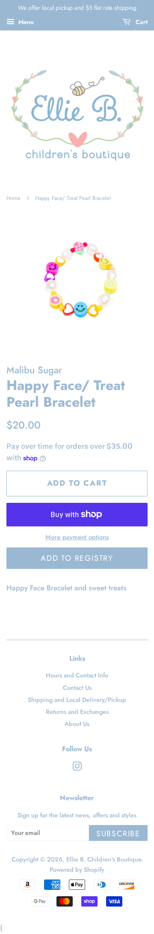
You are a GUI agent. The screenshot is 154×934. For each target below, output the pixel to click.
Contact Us (77, 687)
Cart (141, 22)
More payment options (77, 537)
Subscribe (118, 833)
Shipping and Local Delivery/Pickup (77, 699)
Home (13, 198)
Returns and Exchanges (77, 711)
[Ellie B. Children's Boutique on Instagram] (77, 768)
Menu (25, 22)
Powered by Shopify (77, 869)
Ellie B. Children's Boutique (103, 859)
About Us (77, 723)
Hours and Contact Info (77, 675)
